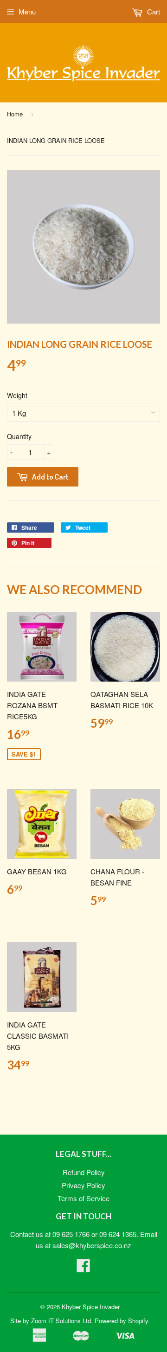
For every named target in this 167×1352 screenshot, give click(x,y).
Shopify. (139, 1320)
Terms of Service (83, 1198)
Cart (152, 11)
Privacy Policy (83, 1185)
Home (15, 113)
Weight (17, 395)
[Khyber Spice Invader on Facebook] (83, 1268)
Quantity (19, 436)
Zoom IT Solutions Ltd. (62, 1320)
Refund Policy (84, 1172)
